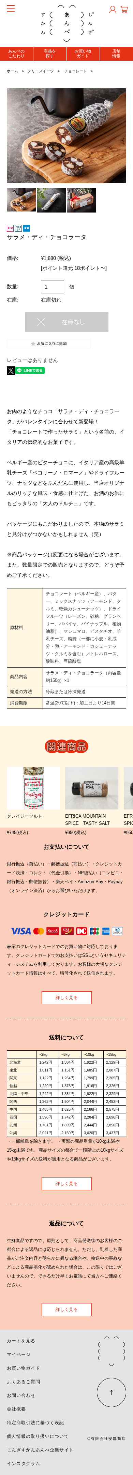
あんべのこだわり (16, 53)
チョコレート (75, 71)
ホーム (12, 71)
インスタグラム (23, 1463)
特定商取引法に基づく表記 (35, 1422)
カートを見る (21, 1340)
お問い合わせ (21, 1395)
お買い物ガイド (83, 53)
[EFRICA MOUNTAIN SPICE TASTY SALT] (91, 788)
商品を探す (50, 53)
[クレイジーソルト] (33, 788)
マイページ (19, 1354)
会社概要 (16, 1409)
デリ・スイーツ (41, 71)
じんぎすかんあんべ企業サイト (40, 1449)
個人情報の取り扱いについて (38, 1436)
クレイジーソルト (24, 816)
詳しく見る (67, 997)
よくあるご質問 (23, 1381)
